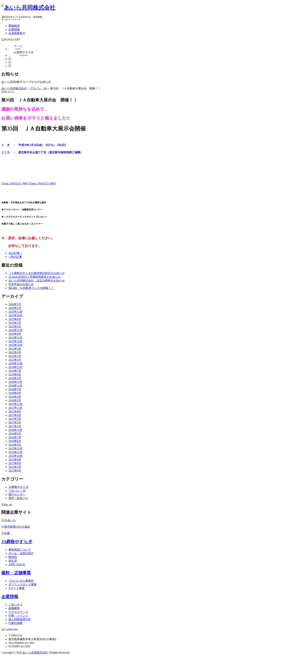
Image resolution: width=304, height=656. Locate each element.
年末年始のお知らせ (21, 284)
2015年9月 (14, 459)
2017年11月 (15, 407)
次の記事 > (15, 253)
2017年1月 (14, 426)
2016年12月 (15, 429)
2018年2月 (14, 400)
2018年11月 (15, 385)
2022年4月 (14, 352)
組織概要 (14, 608)
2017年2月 (14, 422)
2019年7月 (14, 370)
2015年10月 (15, 455)
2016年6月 (14, 441)
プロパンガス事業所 (21, 580)
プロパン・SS (17, 490)
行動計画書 (15, 623)
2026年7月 (14, 304)
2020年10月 (15, 363)
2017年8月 (14, 411)
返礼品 (12, 560)
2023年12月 (15, 337)
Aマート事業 (16, 588)
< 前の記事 (15, 256)
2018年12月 (15, 381)
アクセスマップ (18, 611)
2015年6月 (14, 470)
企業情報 (14, 29)
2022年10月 (15, 344)
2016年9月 (14, 433)
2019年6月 (14, 374)
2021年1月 (14, 359)
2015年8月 (14, 463)
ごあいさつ (15, 604)
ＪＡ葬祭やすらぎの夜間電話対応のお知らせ (36, 273)
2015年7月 (14, 466)
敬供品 (12, 557)
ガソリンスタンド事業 (22, 584)
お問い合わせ (16, 564)
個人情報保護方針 (19, 619)
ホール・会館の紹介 (21, 553)
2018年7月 (14, 389)
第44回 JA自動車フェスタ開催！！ (31, 287)
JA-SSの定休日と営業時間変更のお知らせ (34, 276)
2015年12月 (15, 448)
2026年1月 (14, 308)
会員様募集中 (16, 33)
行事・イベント (18, 615)
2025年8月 (14, 319)
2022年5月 (14, 348)
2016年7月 (14, 437)
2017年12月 (15, 404)
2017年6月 (14, 415)
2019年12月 (15, 367)
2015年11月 (15, 452)
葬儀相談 (14, 25)
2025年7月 (14, 322)
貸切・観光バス (18, 498)
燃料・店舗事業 (16, 572)
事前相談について (19, 549)
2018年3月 (14, 396)
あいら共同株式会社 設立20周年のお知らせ (36, 280)
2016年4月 (14, 444)
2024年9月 (14, 333)
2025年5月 (14, 326)
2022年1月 (14, 356)
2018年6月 (14, 393)
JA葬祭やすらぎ (18, 486)
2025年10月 (15, 315)
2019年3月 (14, 378)
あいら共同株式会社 (35, 652)
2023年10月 (15, 341)
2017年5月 (14, 418)
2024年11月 (15, 330)
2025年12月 (15, 311)
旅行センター (16, 494)
